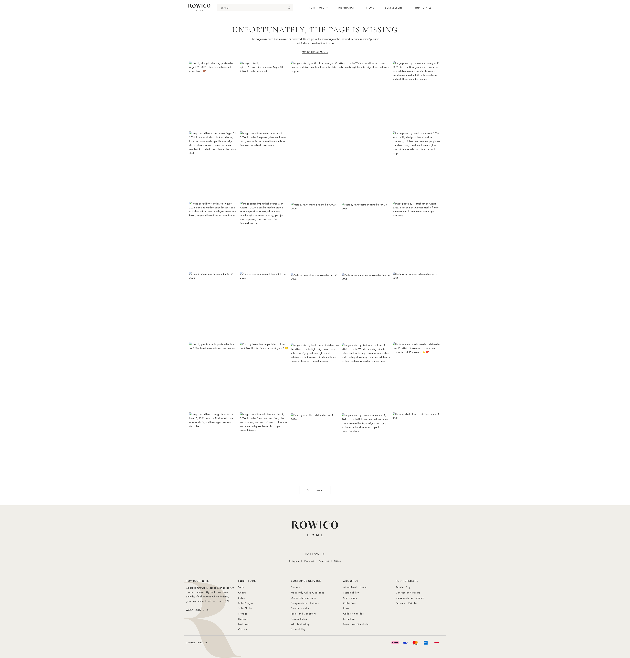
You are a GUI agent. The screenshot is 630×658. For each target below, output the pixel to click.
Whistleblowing (300, 624)
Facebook (324, 561)
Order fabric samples (303, 598)
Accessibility (298, 629)
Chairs (242, 592)
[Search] (289, 7)
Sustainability (351, 592)
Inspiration (346, 7)
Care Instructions (301, 608)
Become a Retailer (406, 603)
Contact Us (297, 587)
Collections (349, 603)
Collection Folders (354, 613)
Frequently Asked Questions (307, 592)
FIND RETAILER (423, 7)
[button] (213, 95)
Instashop (349, 619)
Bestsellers (393, 7)
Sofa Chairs (245, 608)
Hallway (243, 619)
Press (346, 608)
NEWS (370, 7)
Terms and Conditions (303, 613)
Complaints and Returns (305, 603)
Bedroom (243, 624)
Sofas (241, 598)
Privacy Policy (299, 619)
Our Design (350, 598)
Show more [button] (315, 490)
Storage (242, 613)
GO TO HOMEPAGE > (315, 52)
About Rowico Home (355, 587)
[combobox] (251, 7)
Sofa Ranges (245, 603)
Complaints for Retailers (410, 598)
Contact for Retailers (408, 592)
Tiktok (337, 561)
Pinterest (309, 561)
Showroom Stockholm (356, 624)
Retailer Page (404, 587)
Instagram (294, 561)
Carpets (242, 629)
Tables (242, 587)
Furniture (316, 7)
